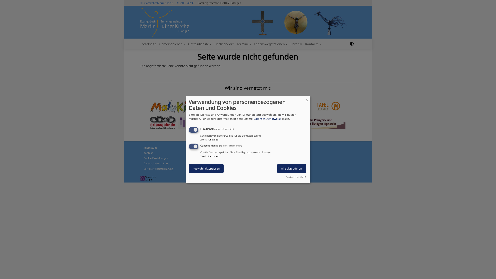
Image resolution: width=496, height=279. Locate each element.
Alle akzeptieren (291, 168)
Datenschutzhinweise (267, 119)
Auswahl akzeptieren (206, 168)
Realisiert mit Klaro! (296, 177)
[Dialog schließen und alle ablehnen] (307, 98)
